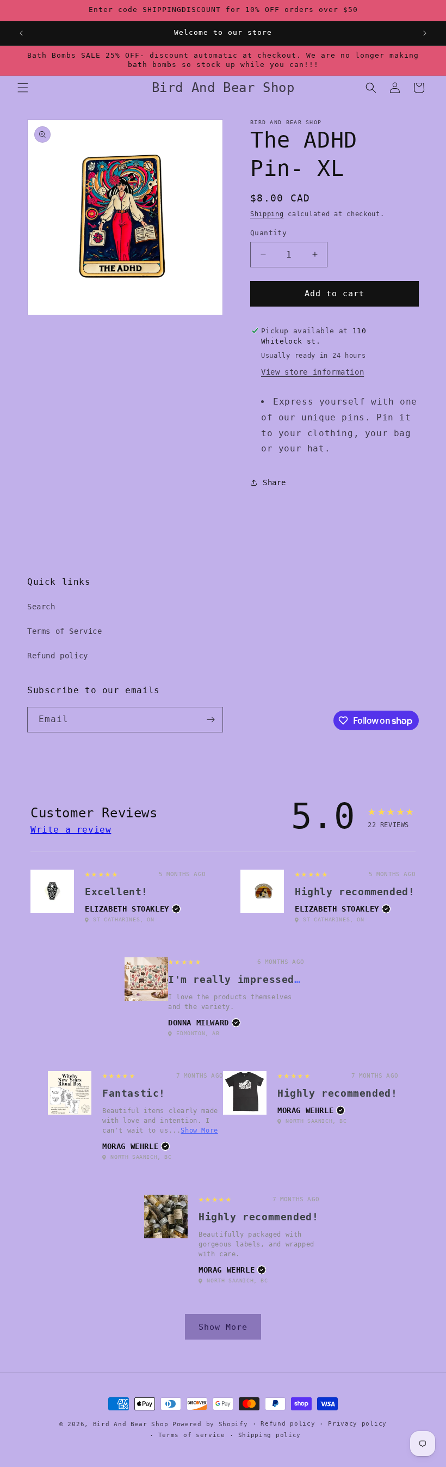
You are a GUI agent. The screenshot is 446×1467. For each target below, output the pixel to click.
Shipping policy (269, 1435)
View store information (312, 372)
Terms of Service (64, 631)
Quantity (268, 233)
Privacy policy (357, 1423)
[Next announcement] (425, 33)
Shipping (267, 214)
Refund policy (57, 655)
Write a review (70, 829)
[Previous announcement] (21, 33)
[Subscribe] (210, 719)
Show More (199, 1130)
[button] (23, 88)
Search (41, 606)
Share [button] (274, 482)
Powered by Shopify (210, 1424)
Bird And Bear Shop (131, 1424)
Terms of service (191, 1435)
